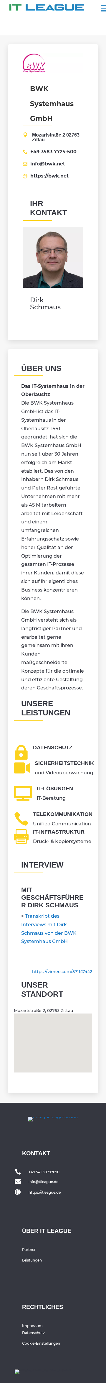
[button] (55, 1036)
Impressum (32, 1325)
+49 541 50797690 (44, 1172)
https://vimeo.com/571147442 (62, 972)
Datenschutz (33, 1333)
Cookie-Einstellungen (41, 1343)
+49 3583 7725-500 (53, 152)
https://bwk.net (49, 176)
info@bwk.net (47, 164)
